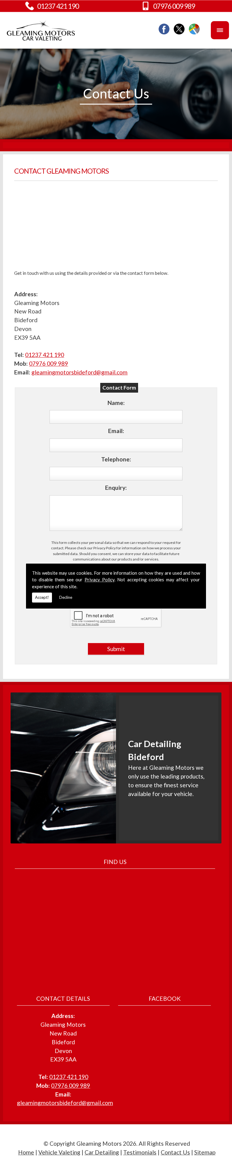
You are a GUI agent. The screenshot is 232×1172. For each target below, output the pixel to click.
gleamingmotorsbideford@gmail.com (79, 372)
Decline (65, 597)
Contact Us (175, 1152)
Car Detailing (102, 1152)
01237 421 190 (58, 6)
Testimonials (139, 1152)
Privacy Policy (99, 579)
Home (26, 1152)
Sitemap (204, 1152)
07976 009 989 (174, 6)
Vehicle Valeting (59, 1152)
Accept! (42, 597)
